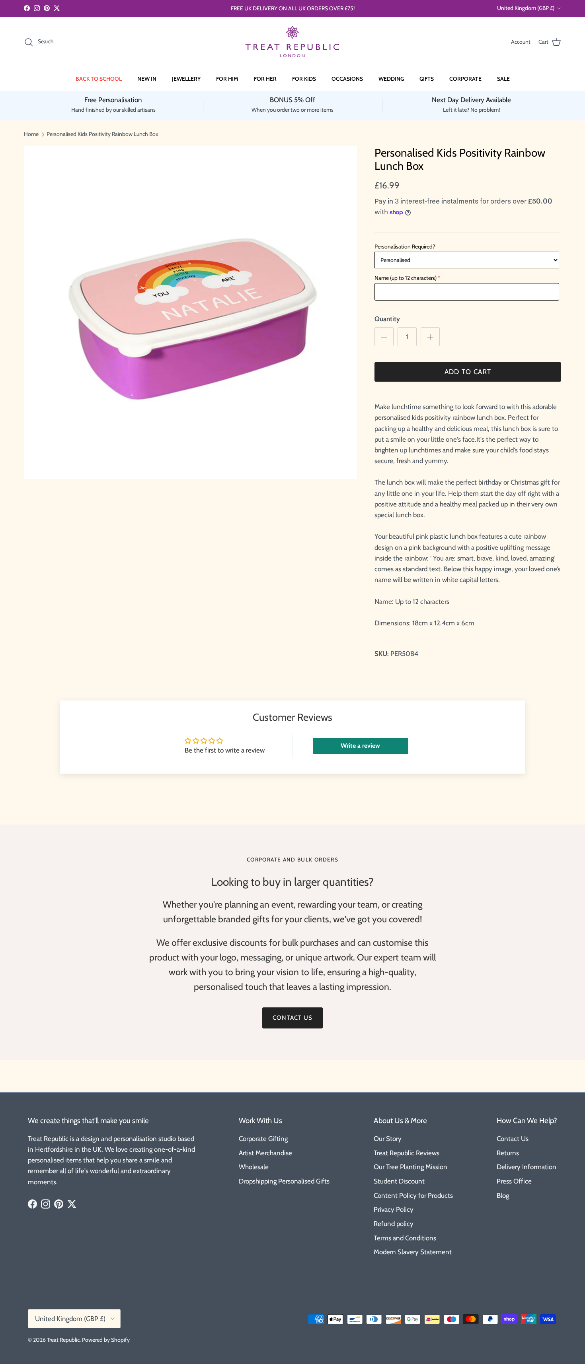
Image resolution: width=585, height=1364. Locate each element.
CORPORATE (465, 78)
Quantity (387, 319)
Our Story (388, 1139)
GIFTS (426, 78)
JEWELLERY (186, 78)
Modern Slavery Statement (413, 1252)
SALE (503, 78)
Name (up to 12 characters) (405, 277)
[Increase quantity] (430, 336)
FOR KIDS (304, 78)
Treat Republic (63, 1339)
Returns (508, 1153)
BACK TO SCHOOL (99, 78)
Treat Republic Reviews (406, 1153)
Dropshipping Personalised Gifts (284, 1181)
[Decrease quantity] (384, 336)
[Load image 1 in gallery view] (190, 312)
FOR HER (265, 78)
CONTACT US (292, 1017)
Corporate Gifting (263, 1139)
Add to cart (468, 372)
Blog (503, 1195)
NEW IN (146, 78)
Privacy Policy (393, 1209)
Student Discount (399, 1181)
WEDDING (391, 78)
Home (31, 134)
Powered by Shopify (106, 1339)
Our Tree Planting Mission (410, 1167)
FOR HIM (227, 78)
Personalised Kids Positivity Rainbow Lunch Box (102, 134)
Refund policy (393, 1224)
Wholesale (254, 1167)
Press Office (514, 1181)
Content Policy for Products (413, 1195)
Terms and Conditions (405, 1238)
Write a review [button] (360, 745)
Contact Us (512, 1139)
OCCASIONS (347, 78)
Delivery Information (526, 1167)
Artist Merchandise (265, 1153)
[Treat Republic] (292, 42)
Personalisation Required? (404, 246)
